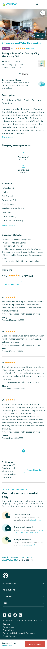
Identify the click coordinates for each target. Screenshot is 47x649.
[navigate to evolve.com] (5, 576)
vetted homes (35, 520)
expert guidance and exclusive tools (29, 531)
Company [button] (8, 596)
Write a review (12, 284)
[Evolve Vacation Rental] (10, 4)
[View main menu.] (43, 4)
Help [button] (5, 603)
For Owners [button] (9, 583)
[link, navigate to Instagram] (10, 614)
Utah (28, 557)
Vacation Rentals (10, 557)
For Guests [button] (9, 590)
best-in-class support (26, 545)
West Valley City (9, 560)
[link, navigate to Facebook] (4, 614)
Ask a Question (34, 470)
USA (22, 557)
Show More (7, 137)
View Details (7, 645)
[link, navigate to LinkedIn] (20, 614)
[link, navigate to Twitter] (15, 614)
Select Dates (35, 644)
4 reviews (30, 48)
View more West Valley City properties (22, 43)
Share (25, 74)
